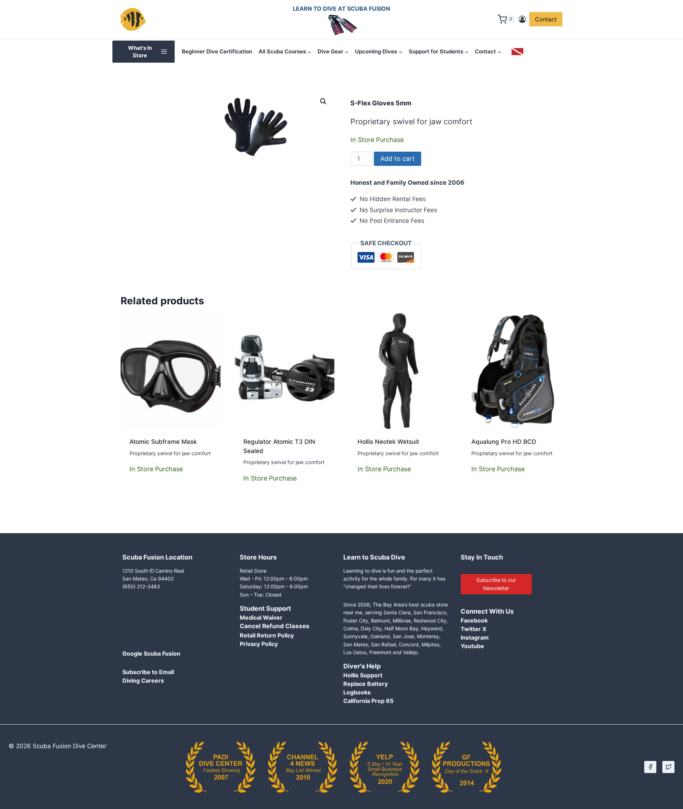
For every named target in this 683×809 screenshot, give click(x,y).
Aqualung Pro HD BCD (503, 441)
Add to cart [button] (147, 496)
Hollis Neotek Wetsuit (388, 441)
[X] (668, 767)
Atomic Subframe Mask (163, 441)
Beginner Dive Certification (217, 51)
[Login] (522, 19)
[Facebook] (650, 767)
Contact (546, 19)
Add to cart (397, 158)
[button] (323, 101)
